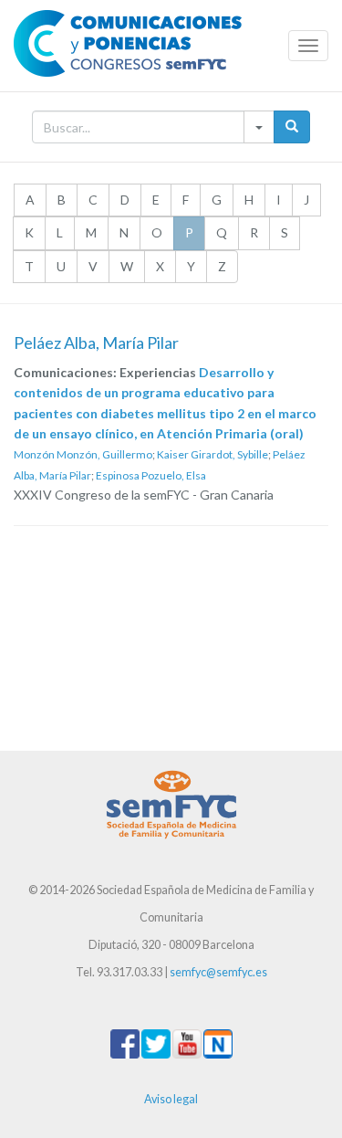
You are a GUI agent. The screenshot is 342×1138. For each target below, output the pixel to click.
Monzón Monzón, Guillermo (83, 454)
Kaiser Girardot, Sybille (212, 454)
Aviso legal (171, 1099)
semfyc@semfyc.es (218, 972)
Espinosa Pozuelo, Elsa (151, 475)
